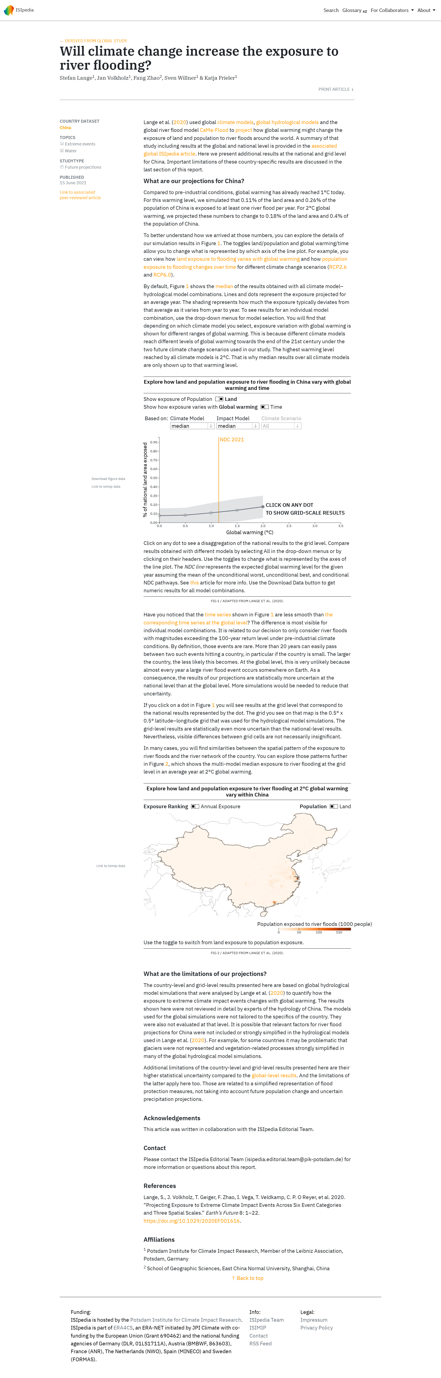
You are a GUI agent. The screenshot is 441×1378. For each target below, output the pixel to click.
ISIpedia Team (266, 1319)
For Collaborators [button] (390, 10)
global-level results (274, 1075)
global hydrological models (287, 122)
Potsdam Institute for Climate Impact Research (185, 1319)
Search (331, 10)
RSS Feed (260, 1343)
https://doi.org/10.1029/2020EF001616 (192, 1220)
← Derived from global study (93, 40)
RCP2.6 (338, 267)
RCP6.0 (162, 274)
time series (218, 614)
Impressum (314, 1319)
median (224, 286)
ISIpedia (24, 10)
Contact (258, 1335)
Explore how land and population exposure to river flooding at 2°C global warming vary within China (247, 791)
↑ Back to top (247, 1278)
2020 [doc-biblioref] (179, 122)
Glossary (352, 10)
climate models (235, 122)
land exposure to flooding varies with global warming (238, 258)
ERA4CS (123, 1327)
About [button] (425, 10)
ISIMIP (257, 1327)
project (243, 130)
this (194, 582)
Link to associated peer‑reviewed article (80, 194)
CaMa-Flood (214, 130)
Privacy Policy (316, 1327)
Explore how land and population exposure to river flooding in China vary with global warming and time (247, 384)
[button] (336, 89)
